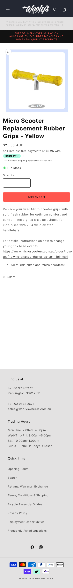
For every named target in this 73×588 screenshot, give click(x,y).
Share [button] (11, 276)
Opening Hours (18, 468)
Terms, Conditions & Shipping (28, 495)
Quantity (8, 175)
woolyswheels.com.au (41, 578)
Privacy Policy (17, 513)
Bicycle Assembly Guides (25, 504)
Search (13, 477)
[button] (8, 9)
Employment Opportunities (26, 521)
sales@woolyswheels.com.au (29, 409)
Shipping (22, 160)
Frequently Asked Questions (27, 530)
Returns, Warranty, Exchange (28, 486)
